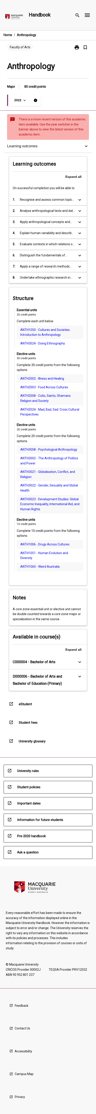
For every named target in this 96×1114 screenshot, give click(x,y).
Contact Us (22, 1028)
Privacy (20, 1097)
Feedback (21, 1005)
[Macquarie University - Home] (14, 17)
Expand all (73, 176)
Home (8, 35)
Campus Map (24, 1074)
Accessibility (23, 1051)
